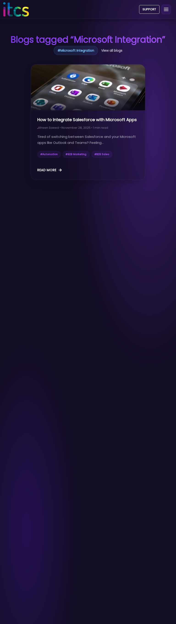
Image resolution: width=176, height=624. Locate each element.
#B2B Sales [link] (101, 154)
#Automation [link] (49, 154)
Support (149, 9)
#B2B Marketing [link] (76, 154)
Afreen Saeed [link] (48, 127)
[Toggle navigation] (166, 9)
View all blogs (111, 50)
